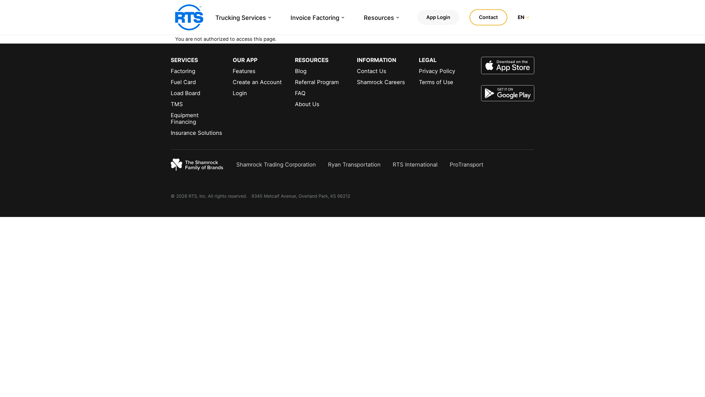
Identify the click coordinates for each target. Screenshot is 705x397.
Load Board (185, 93)
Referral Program (317, 82)
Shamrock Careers (381, 82)
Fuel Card (183, 82)
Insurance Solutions (196, 133)
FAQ (300, 93)
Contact (488, 17)
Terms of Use (436, 82)
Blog (301, 71)
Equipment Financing (185, 118)
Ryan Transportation (354, 164)
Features (244, 71)
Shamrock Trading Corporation (276, 164)
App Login (438, 17)
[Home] (189, 17)
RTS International (415, 164)
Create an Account (257, 82)
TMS (177, 104)
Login (240, 93)
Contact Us (371, 71)
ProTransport (466, 164)
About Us (307, 104)
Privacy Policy (437, 71)
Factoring (183, 71)
